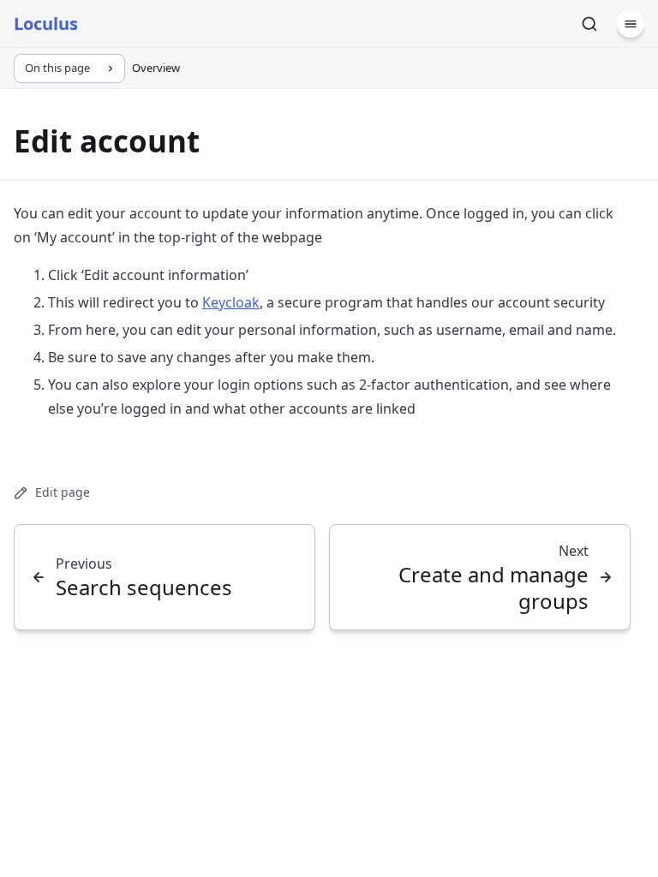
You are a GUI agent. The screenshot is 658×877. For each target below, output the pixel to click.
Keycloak (231, 302)
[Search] (589, 24)
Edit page (62, 492)
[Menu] (630, 24)
